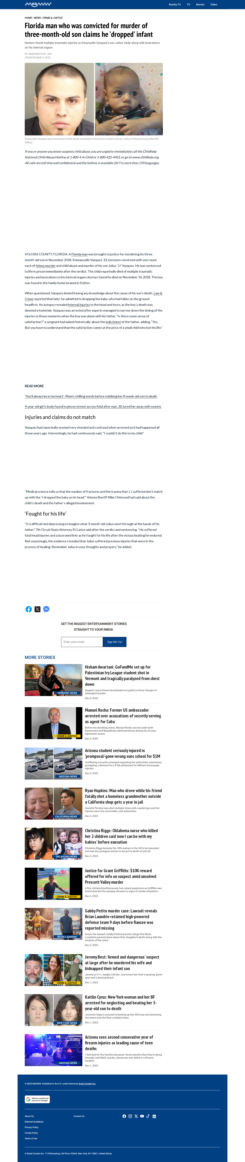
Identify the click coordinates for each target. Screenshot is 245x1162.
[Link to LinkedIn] (154, 1116)
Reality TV (175, 4)
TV (188, 4)
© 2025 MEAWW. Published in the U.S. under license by (52, 1083)
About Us (29, 1116)
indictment (113, 322)
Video (214, 4)
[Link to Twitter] (136, 1116)
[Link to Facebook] (124, 1116)
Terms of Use (31, 1138)
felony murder (46, 266)
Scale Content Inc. (87, 1083)
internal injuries (79, 305)
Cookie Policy (31, 1133)
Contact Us (79, 1116)
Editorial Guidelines (34, 1122)
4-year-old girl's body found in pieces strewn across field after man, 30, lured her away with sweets (93, 406)
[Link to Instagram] (130, 1116)
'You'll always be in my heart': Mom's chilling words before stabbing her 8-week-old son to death (91, 396)
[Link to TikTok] (148, 1117)
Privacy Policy (31, 1127)
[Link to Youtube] (142, 1116)
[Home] (38, 4)
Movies (200, 4)
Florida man (79, 254)
